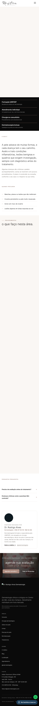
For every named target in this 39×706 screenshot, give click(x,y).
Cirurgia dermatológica (8, 621)
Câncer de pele (6, 624)
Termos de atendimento (8, 701)
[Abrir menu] (35, 3)
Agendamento (6, 661)
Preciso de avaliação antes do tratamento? (19, 489)
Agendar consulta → (10, 42)
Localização (5, 657)
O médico (4, 650)
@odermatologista (22, 545)
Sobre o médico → (10, 545)
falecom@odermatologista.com (10, 689)
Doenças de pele (6, 632)
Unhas (3, 628)
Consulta (4, 617)
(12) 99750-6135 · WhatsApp (10, 685)
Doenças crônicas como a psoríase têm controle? (19, 497)
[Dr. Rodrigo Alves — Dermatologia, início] (9, 3)
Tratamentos (5, 640)
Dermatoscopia (6, 636)
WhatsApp (25, 42)
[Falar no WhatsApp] (35, 697)
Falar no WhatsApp (28, 571)
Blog (3, 653)
